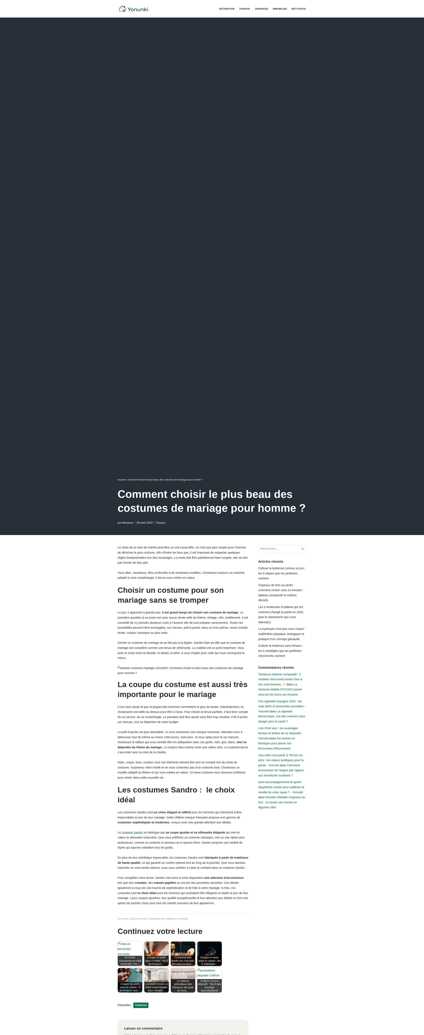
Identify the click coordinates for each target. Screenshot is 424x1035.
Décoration (227, 8)
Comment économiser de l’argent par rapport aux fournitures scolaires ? (281, 770)
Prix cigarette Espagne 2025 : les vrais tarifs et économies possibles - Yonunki (281, 706)
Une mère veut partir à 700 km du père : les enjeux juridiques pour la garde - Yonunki (281, 760)
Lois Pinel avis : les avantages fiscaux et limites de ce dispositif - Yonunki (280, 733)
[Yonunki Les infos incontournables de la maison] (134, 9)
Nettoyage (299, 8)
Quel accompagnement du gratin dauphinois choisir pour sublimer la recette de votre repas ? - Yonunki (281, 787)
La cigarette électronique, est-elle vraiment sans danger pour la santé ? (281, 716)
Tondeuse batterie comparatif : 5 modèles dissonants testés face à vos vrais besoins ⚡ (280, 679)
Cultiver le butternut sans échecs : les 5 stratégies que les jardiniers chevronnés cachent (280, 650)
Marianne (127, 522)
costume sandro (132, 832)
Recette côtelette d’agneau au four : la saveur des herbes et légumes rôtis (281, 802)
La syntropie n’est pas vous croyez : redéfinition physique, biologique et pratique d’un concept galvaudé (282, 634)
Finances (141, 1005)
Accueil (121, 479)
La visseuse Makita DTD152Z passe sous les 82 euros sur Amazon (280, 689)
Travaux (244, 8)
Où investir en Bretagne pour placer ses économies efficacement (276, 743)
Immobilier (280, 8)
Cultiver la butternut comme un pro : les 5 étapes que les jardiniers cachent (282, 573)
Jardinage (261, 8)
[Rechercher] (302, 548)
